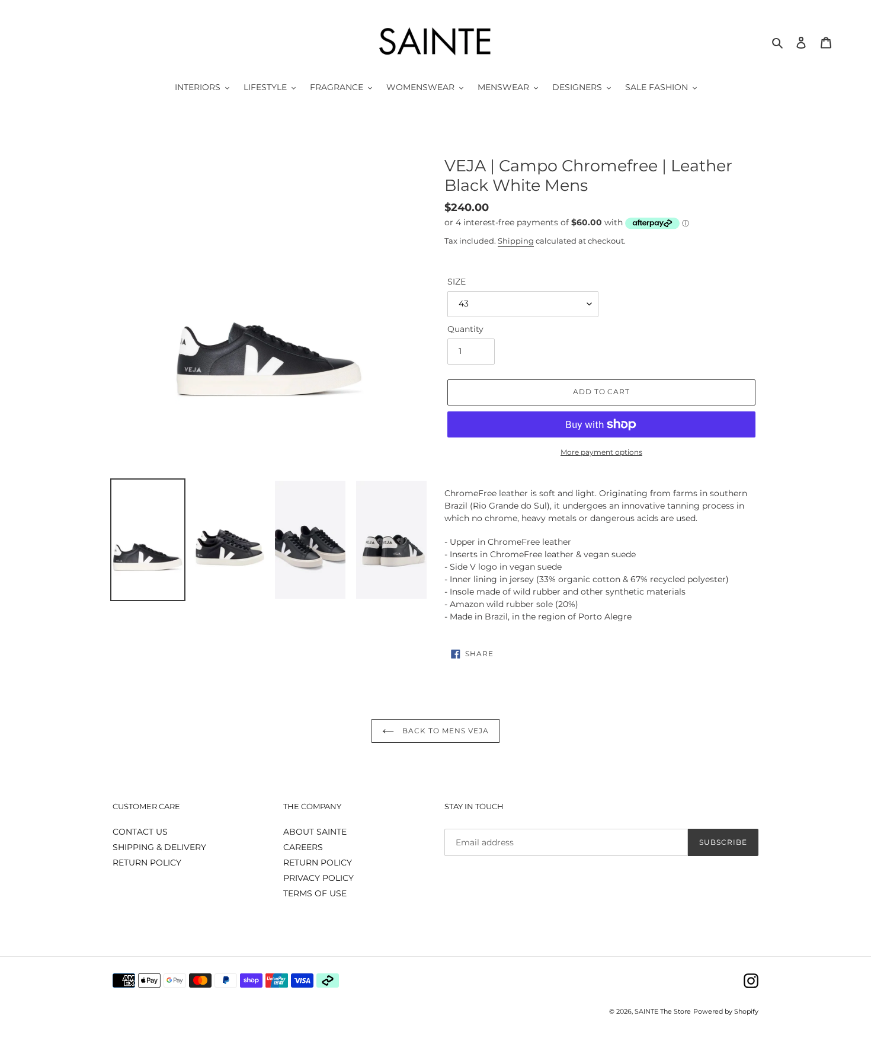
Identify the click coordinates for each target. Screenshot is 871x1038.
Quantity (465, 329)
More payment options (601, 452)
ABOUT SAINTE (315, 831)
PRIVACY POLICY (318, 878)
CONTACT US (140, 831)
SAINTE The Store (663, 1011)
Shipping (516, 240)
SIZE (456, 281)
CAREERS (303, 847)
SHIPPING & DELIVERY (159, 847)
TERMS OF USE (315, 893)
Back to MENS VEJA (444, 730)
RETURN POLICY (147, 862)
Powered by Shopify (725, 1011)
